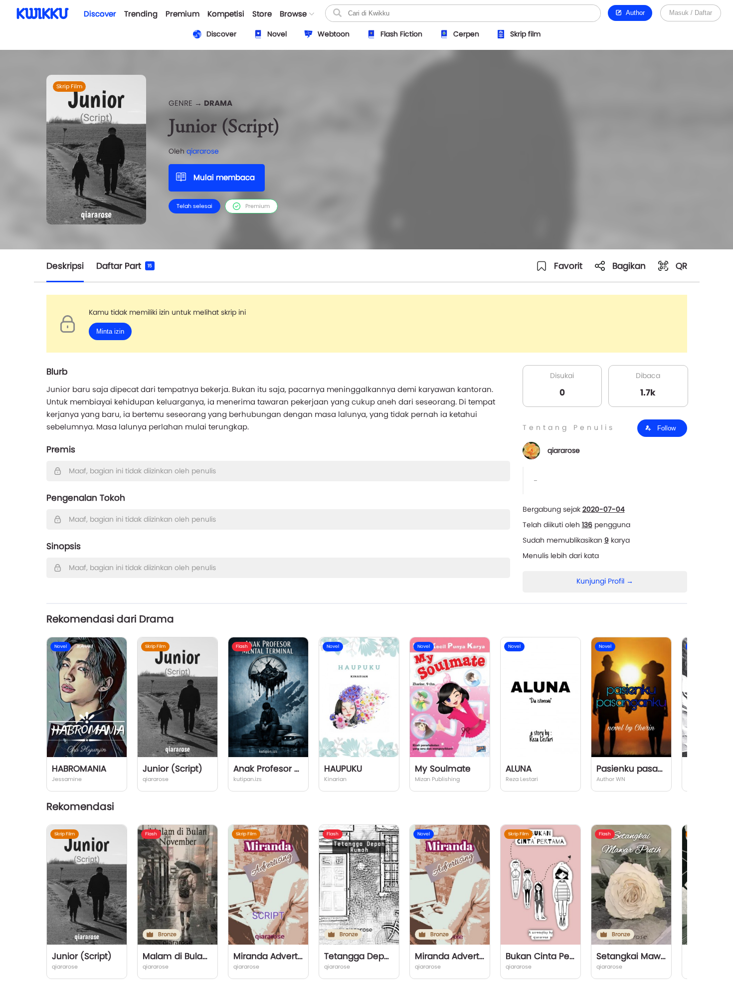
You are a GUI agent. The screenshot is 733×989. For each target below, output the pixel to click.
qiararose (202, 151)
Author (633, 12)
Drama (218, 103)
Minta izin (110, 331)
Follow (665, 428)
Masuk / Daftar (690, 12)
